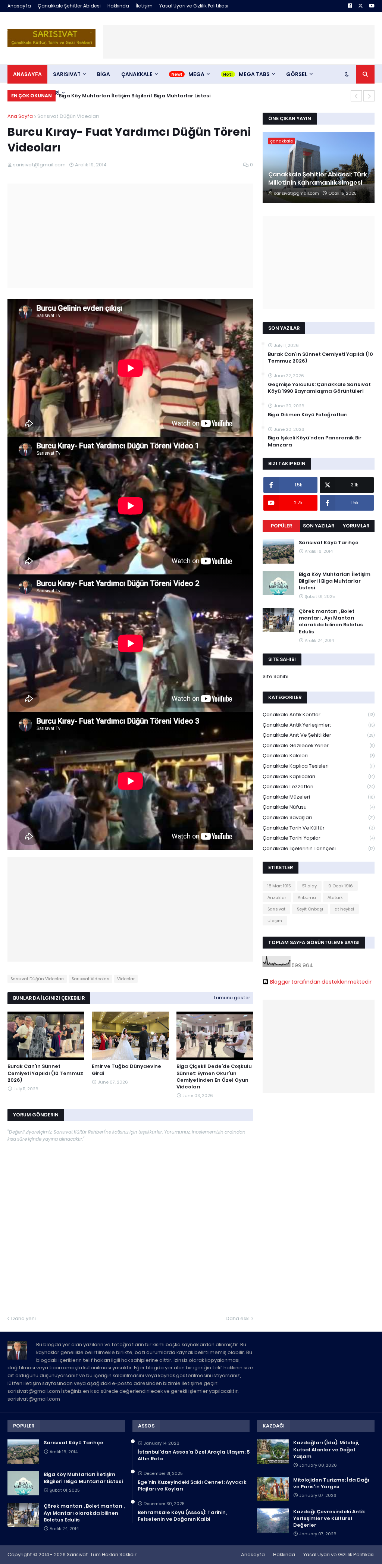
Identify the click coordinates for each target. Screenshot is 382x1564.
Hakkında (118, 6)
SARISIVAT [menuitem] (67, 74)
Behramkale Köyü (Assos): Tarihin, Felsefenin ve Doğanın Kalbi (182, 1516)
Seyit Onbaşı (310, 909)
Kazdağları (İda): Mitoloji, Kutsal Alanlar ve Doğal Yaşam (326, 1449)
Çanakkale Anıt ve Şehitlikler (319, 735)
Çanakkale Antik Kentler (319, 714)
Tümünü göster (231, 997)
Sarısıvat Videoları (90, 979)
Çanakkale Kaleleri (319, 755)
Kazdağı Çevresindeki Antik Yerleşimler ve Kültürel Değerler (329, 1518)
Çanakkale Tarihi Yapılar (319, 837)
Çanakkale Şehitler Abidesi (69, 6)
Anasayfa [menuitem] (27, 74)
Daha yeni (23, 1318)
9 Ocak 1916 (340, 886)
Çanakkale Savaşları (319, 817)
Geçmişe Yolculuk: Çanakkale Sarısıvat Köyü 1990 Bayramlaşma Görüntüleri (319, 388)
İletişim (144, 6)
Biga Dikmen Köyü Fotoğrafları (308, 414)
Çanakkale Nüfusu (319, 807)
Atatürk (335, 897)
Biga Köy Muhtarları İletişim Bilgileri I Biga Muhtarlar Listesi (134, 95)
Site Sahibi (275, 676)
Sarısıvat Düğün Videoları (68, 116)
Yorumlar (356, 525)
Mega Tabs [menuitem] (254, 74)
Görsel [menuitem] (296, 74)
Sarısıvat (276, 909)
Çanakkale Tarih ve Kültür (319, 827)
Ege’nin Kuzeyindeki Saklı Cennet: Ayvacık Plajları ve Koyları (192, 1485)
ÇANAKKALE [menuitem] (137, 74)
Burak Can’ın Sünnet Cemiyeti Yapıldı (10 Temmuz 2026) (45, 1073)
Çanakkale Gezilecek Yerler (319, 745)
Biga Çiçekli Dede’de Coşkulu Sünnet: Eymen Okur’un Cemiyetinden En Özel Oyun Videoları (214, 1076)
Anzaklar (276, 897)
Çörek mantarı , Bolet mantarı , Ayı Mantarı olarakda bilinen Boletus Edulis (331, 621)
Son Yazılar (318, 525)
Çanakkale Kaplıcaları (319, 776)
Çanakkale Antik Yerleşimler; (319, 724)
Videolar (126, 979)
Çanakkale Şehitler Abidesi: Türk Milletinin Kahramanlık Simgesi (317, 178)
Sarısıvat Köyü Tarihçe (328, 542)
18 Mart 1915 (279, 886)
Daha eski (238, 1318)
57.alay (309, 886)
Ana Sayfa (20, 116)
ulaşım (274, 921)
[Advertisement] (239, 42)
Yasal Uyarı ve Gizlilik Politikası (193, 6)
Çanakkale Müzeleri (319, 796)
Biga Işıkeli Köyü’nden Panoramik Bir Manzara (314, 441)
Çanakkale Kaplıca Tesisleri (319, 766)
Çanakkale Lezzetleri (319, 786)
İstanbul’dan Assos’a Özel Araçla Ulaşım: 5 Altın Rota (194, 1455)
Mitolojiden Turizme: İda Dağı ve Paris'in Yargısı (331, 1483)
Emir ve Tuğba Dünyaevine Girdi (126, 1069)
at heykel (344, 909)
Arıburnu (307, 897)
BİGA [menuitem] (103, 74)
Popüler (281, 525)
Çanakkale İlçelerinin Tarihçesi (319, 848)
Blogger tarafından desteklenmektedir (321, 982)
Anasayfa (19, 6)
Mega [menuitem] (196, 74)
